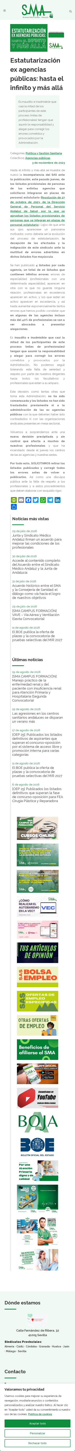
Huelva (56, 1346)
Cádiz (20, 1346)
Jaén (66, 1346)
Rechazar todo (37, 1443)
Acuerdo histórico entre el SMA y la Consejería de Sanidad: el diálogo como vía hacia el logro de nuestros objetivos (36, 592)
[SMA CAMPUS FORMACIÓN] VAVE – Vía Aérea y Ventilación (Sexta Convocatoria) (35, 615)
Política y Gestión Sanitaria (44, 153)
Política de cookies (40, 1414)
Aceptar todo (37, 1423)
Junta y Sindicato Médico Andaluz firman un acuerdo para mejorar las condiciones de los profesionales (37, 541)
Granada (44, 1346)
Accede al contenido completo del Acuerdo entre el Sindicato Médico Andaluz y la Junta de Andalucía (36, 566)
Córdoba (31, 1346)
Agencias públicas (37, 158)
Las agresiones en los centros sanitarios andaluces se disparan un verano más (37, 717)
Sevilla (22, 1351)
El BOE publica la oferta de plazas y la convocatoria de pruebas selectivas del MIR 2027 (37, 636)
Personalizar (37, 1433)
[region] (37, 1417)
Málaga (11, 1351)
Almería (9, 1346)
